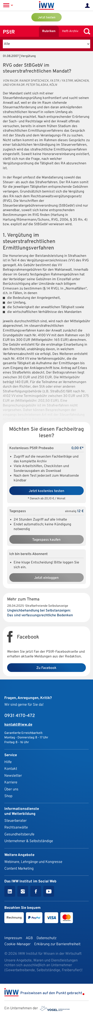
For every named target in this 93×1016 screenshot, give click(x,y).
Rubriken (49, 31)
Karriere (10, 782)
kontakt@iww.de (18, 724)
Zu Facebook (46, 668)
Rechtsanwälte (16, 827)
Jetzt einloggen (46, 578)
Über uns (11, 789)
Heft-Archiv (70, 31)
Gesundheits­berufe (19, 834)
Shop (8, 796)
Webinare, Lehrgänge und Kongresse (33, 862)
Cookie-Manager (17, 944)
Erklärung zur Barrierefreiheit (57, 944)
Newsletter (13, 775)
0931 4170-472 (19, 716)
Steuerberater (15, 821)
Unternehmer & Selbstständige (28, 841)
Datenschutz (46, 938)
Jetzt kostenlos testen (46, 491)
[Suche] (86, 31)
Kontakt (10, 769)
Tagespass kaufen (46, 540)
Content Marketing (19, 868)
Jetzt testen (46, 18)
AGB (29, 938)
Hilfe (8, 762)
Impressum (13, 938)
